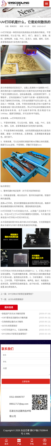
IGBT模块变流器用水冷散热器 (14, 318)
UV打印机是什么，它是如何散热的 (16, 330)
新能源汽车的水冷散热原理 (13, 314)
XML (28, 434)
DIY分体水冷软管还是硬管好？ (21, 294)
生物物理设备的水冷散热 (12, 322)
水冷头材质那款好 (15, 299)
